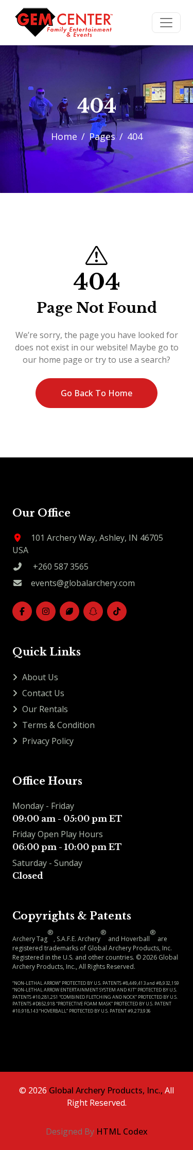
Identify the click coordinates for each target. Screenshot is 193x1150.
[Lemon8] (69, 611)
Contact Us (43, 693)
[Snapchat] (93, 611)
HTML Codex (122, 1131)
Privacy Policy (48, 741)
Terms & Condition (58, 725)
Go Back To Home (96, 393)
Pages (102, 136)
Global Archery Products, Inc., (106, 1090)
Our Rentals (45, 709)
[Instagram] (46, 611)
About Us (40, 677)
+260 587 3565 (61, 566)
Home (64, 136)
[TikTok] (117, 611)
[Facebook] (22, 611)
